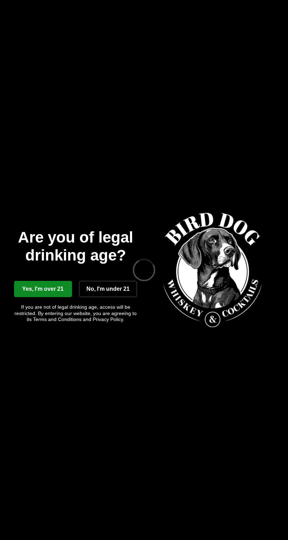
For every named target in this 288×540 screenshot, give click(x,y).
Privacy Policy (108, 319)
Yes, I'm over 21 (43, 289)
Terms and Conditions (57, 319)
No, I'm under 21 (108, 289)
